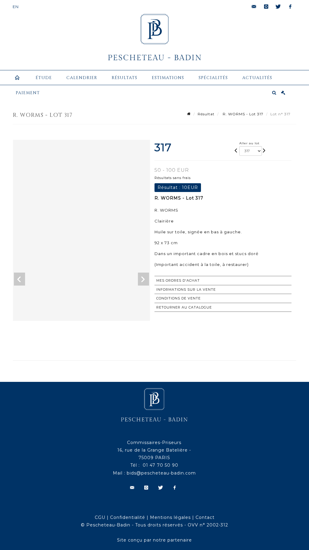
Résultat (206, 114)
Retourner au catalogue (184, 307)
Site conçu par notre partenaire (154, 540)
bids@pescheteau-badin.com (161, 473)
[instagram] (266, 6)
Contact (205, 517)
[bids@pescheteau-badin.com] (254, 6)
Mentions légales (170, 517)
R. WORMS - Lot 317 (242, 114)
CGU (100, 517)
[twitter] (278, 6)
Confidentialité (127, 517)
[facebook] (290, 6)
